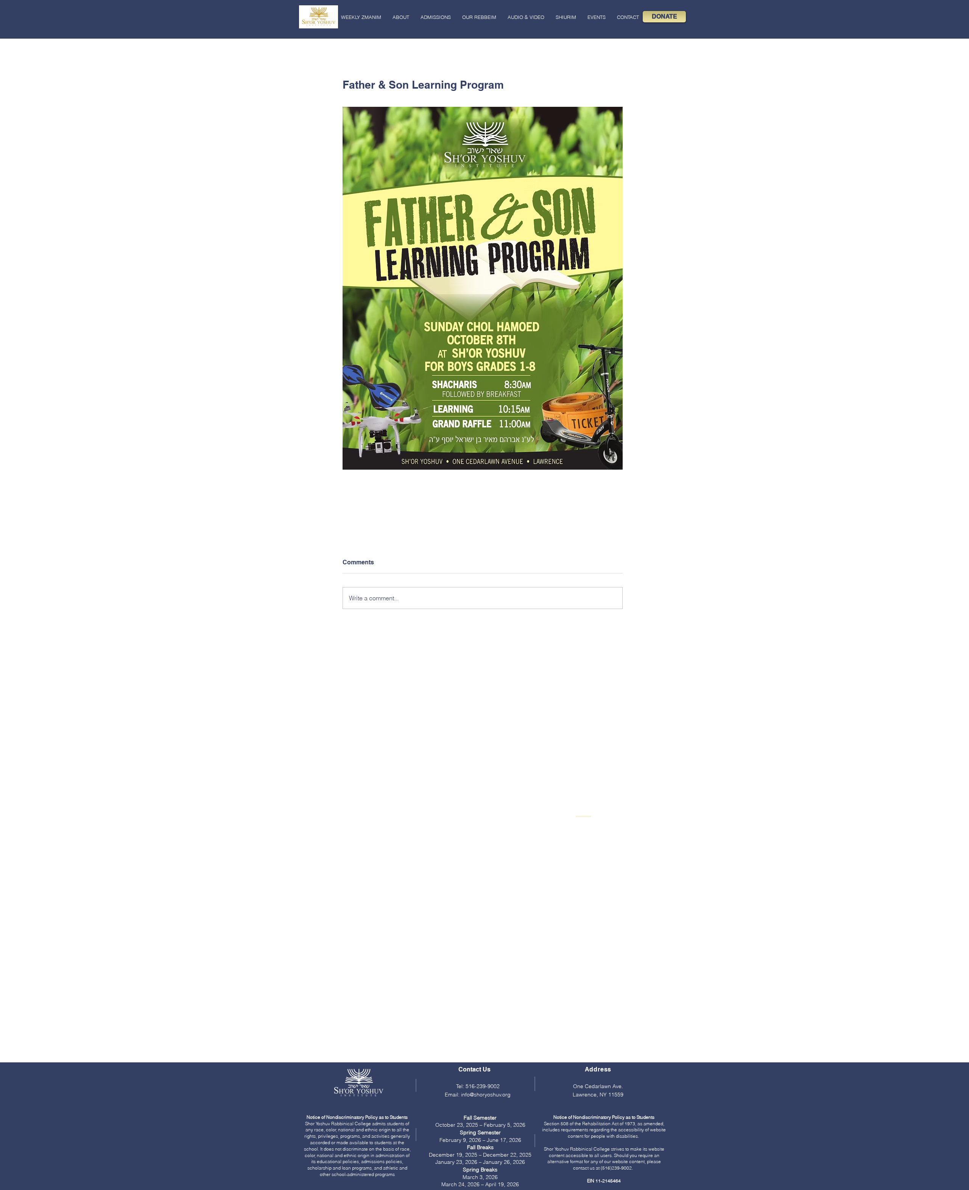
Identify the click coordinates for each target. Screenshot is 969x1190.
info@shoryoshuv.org (486, 1094)
